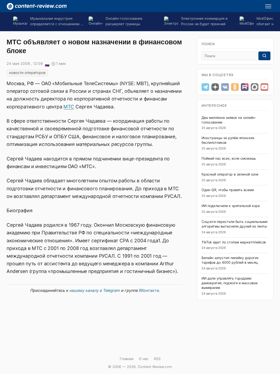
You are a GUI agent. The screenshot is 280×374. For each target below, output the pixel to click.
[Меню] (268, 6)
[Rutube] (245, 87)
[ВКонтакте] (225, 87)
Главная (126, 359)
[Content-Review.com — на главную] (37, 6)
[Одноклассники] (235, 87)
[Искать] (264, 55)
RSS (157, 359)
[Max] (254, 87)
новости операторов (27, 72)
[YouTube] (264, 87)
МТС (68, 107)
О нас (143, 359)
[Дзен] (215, 87)
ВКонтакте (149, 290)
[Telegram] (205, 87)
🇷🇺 (47, 64)
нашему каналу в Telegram (94, 290)
